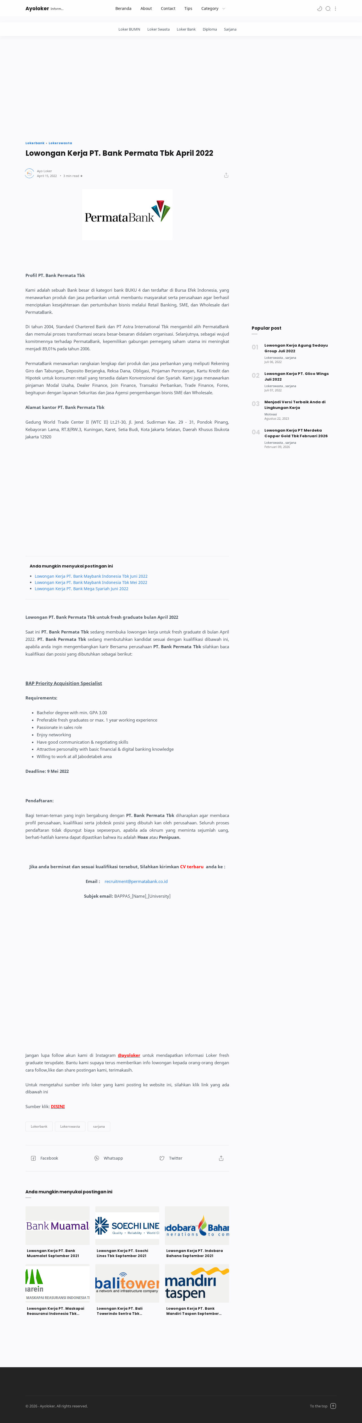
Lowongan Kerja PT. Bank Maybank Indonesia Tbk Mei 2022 (91, 582)
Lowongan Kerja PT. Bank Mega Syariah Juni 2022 (81, 588)
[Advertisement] (181, 87)
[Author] (44, 171)
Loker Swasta (158, 29)
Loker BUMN (129, 29)
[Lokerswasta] (274, 357)
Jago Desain (122, 1406)
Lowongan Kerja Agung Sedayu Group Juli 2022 (296, 348)
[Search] (328, 8)
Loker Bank (186, 29)
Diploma (210, 29)
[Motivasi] (270, 414)
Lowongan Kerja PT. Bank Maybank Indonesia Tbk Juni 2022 (91, 576)
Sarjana (230, 29)
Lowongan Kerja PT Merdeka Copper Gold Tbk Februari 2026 (296, 433)
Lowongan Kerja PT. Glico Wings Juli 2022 (296, 376)
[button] (319, 8)
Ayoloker (37, 8)
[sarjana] (290, 357)
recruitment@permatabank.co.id (136, 881)
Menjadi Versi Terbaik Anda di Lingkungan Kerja (295, 404)
